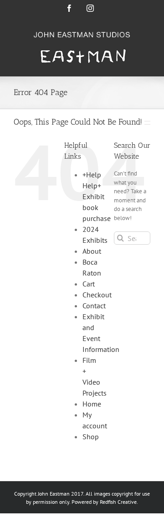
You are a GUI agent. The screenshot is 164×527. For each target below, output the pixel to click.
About (91, 251)
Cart (88, 283)
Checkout (97, 294)
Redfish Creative (118, 501)
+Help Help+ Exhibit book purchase (96, 196)
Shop (90, 436)
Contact (94, 305)
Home (91, 403)
